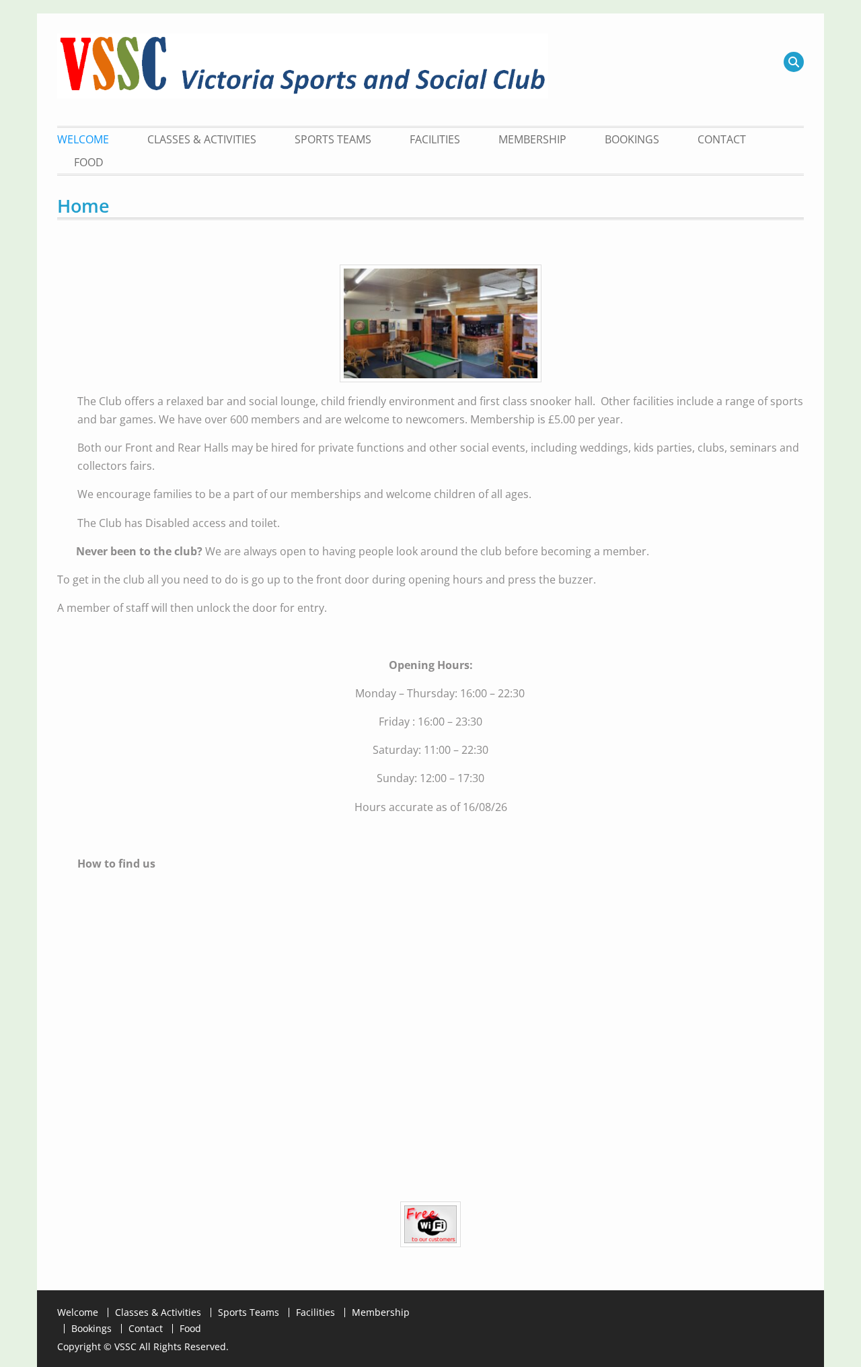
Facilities (435, 139)
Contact (722, 139)
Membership (532, 139)
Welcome (83, 139)
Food (89, 162)
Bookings (632, 139)
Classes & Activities (201, 139)
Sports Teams (333, 139)
